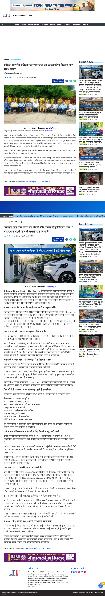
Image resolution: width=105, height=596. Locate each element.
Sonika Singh (11, 236)
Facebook (24, 182)
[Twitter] (75, 572)
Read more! (31, 586)
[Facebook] (72, 572)
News (17, 24)
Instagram (33, 182)
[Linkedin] (82, 572)
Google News (45, 182)
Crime (59, 24)
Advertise (97, 592)
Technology (76, 24)
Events (85, 24)
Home (6, 60)
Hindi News (16, 60)
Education (44, 24)
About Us (33, 568)
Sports (52, 24)
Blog (101, 592)
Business (67, 24)
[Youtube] (85, 572)
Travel (23, 24)
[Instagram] (79, 572)
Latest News (86, 61)
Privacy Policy (89, 592)
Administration (33, 24)
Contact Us (82, 592)
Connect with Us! (81, 568)
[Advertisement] (52, 40)
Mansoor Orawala (12, 77)
